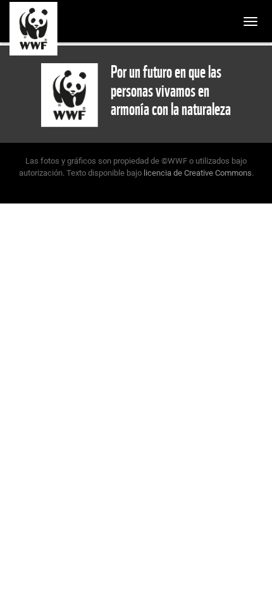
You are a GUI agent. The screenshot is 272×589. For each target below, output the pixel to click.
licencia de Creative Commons (198, 173)
